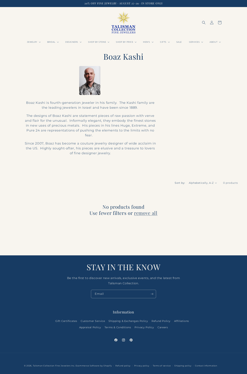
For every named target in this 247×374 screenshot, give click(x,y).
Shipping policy (182, 365)
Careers (162, 327)
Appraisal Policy (90, 327)
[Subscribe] (152, 294)
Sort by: (180, 182)
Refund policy (123, 365)
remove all (145, 213)
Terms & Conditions (118, 327)
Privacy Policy (144, 327)
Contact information (206, 365)
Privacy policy (141, 365)
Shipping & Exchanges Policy (128, 321)
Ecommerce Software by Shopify (94, 365)
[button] (33, 42)
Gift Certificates (66, 321)
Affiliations (181, 321)
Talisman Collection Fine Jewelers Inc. (54, 365)
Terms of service (162, 365)
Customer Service (93, 321)
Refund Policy (161, 321)
